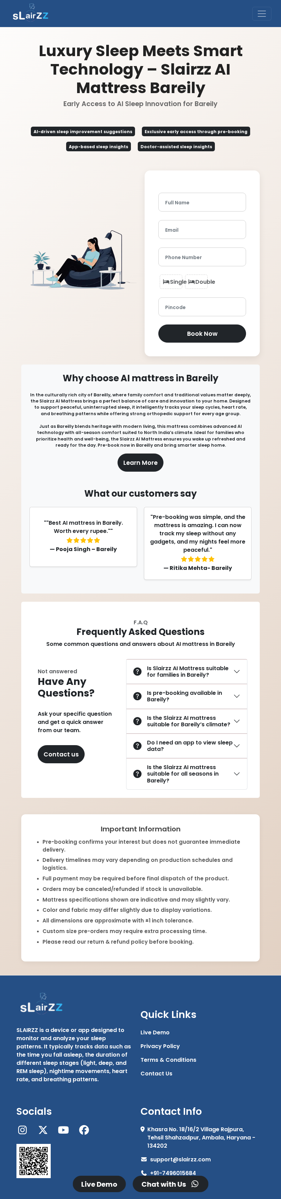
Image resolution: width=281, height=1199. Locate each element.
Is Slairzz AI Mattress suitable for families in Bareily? (188, 671)
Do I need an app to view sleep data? (190, 746)
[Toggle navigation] (261, 14)
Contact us (61, 754)
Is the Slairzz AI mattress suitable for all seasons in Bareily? (183, 773)
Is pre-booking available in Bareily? (184, 696)
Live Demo (99, 1184)
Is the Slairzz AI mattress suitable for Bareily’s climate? (188, 721)
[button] (198, 1032)
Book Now (202, 333)
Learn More (140, 462)
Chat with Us (165, 1184)
